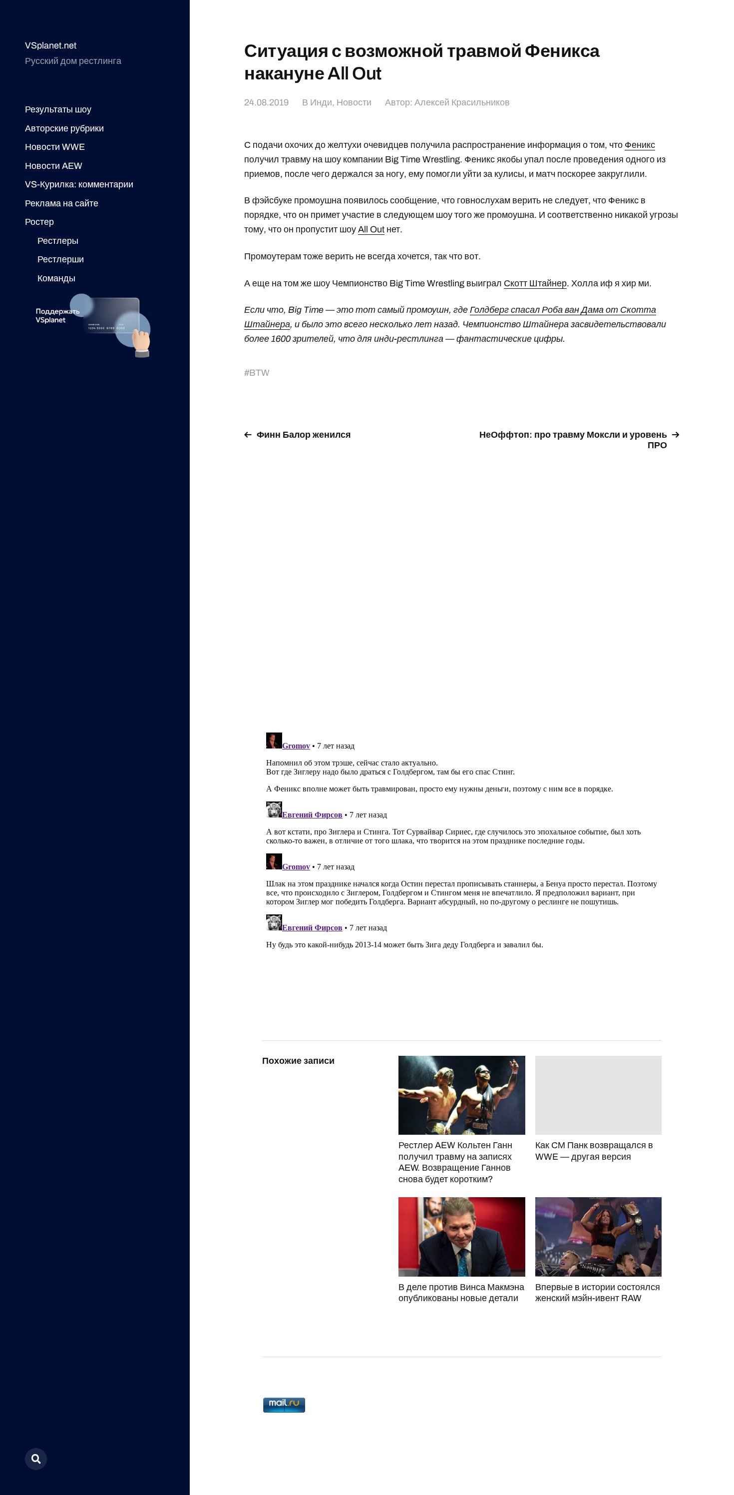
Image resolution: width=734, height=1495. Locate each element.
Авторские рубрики (64, 128)
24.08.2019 (266, 102)
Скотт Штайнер (535, 283)
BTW (259, 373)
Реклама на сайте (61, 203)
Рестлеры (57, 241)
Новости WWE (55, 147)
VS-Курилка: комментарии (79, 184)
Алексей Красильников (462, 102)
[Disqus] (462, 586)
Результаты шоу (58, 109)
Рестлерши (60, 259)
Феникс (640, 145)
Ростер (39, 222)
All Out (371, 229)
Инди (321, 102)
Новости (354, 102)
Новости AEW (53, 166)
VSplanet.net (50, 45)
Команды (56, 278)
